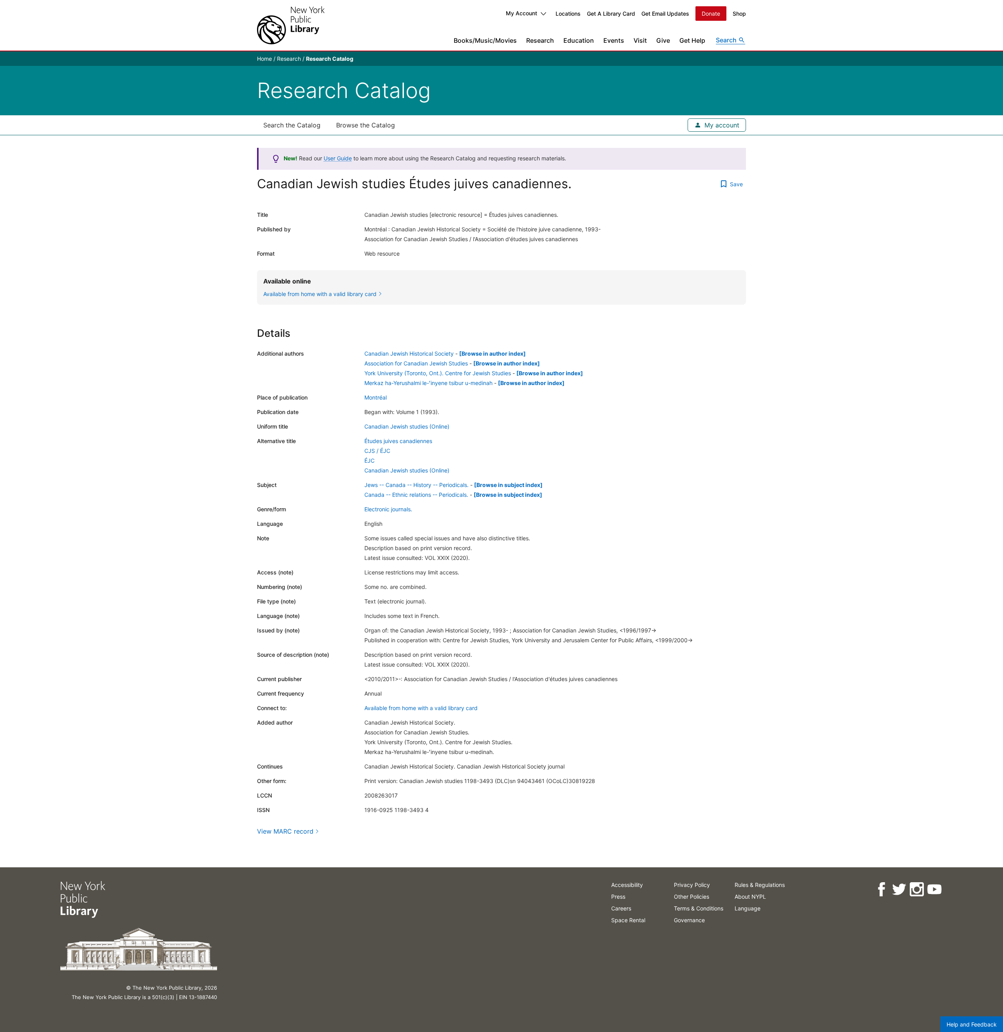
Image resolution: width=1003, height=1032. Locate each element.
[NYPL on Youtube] (934, 889)
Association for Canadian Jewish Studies (416, 363)
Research (540, 40)
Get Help (692, 40)
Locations (568, 13)
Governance (689, 920)
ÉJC (369, 460)
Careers (621, 908)
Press (618, 896)
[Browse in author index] (492, 353)
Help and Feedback (972, 1024)
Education (578, 40)
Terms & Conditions (698, 908)
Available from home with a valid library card (421, 708)
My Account (521, 13)
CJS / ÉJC (377, 450)
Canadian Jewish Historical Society (409, 353)
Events (613, 40)
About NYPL (750, 896)
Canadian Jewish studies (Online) (406, 426)
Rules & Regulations (760, 884)
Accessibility (627, 884)
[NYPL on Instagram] (916, 889)
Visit (640, 40)
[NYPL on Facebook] (881, 889)
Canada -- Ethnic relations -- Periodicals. (416, 494)
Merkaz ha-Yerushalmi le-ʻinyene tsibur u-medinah (428, 383)
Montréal (375, 397)
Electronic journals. (388, 509)
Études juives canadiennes (398, 441)
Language (747, 908)
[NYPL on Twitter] (899, 889)
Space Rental (628, 920)
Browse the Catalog (365, 125)
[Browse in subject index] (508, 484)
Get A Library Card (611, 13)
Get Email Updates (665, 13)
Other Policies (691, 896)
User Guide (338, 158)
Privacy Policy (692, 884)
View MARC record (285, 831)
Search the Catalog (291, 125)
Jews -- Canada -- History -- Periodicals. (416, 484)
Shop (739, 13)
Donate (711, 13)
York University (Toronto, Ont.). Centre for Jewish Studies (437, 373)
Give (663, 40)
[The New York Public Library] (290, 25)
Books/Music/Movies (485, 40)
